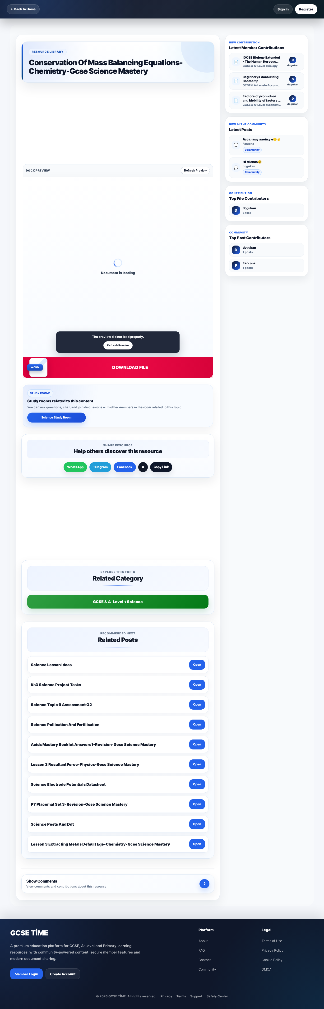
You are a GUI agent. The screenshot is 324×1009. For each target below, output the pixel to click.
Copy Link (161, 393)
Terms (181, 847)
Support (196, 847)
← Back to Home (23, 9)
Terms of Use (272, 791)
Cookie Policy (272, 810)
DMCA (266, 820)
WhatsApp (75, 393)
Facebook (124, 393)
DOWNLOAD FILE (130, 293)
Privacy (166, 847)
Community (252, 149)
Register (306, 9)
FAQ (202, 801)
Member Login (26, 825)
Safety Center (217, 847)
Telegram (100, 393)
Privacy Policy (272, 801)
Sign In (283, 9)
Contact (205, 810)
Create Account (62, 825)
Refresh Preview (195, 96)
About (203, 791)
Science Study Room (56, 343)
